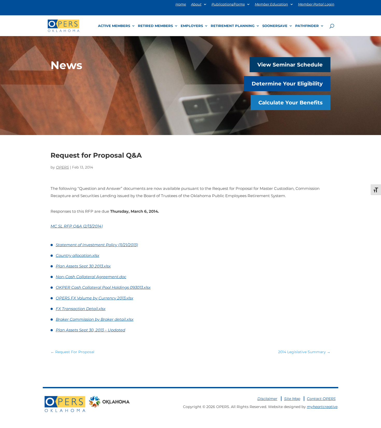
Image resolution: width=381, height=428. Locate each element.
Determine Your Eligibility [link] (287, 84)
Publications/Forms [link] (228, 4)
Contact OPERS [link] (321, 398)
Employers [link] (192, 26)
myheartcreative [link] (322, 406)
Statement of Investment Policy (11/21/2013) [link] (97, 244)
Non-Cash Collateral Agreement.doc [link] (91, 276)
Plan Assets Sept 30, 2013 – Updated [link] (90, 329)
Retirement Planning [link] (233, 26)
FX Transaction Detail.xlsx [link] (80, 308)
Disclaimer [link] (267, 398)
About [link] (196, 4)
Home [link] (180, 4)
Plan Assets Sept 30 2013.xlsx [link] (83, 266)
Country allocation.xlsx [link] (77, 255)
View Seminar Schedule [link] (290, 65)
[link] (63, 25)
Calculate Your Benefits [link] (290, 102)
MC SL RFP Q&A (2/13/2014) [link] (77, 226)
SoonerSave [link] (274, 26)
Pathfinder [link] (307, 26)
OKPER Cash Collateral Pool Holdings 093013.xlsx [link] (103, 287)
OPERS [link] (62, 167)
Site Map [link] (292, 398)
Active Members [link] (114, 26)
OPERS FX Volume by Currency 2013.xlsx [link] (94, 298)
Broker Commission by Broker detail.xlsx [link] (94, 319)
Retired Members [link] (155, 26)
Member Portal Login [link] (316, 4)
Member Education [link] (271, 4)
